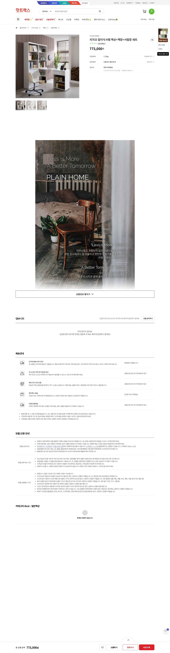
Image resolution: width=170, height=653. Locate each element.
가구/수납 (34, 28)
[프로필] (151, 11)
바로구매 (146, 647)
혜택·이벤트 (161, 45)
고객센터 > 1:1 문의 (92, 446)
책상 (44, 28)
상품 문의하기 (148, 318)
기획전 (160, 49)
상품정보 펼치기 (83, 294)
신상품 (68, 19)
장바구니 (130, 647)
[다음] (79, 67)
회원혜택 (129, 3)
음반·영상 (39, 19)
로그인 (123, 3)
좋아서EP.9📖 (99, 19)
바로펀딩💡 (86, 19)
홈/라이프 (23, 28)
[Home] (16, 28)
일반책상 (54, 28)
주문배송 (137, 3)
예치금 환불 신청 (163, 54)
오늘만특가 (50, 19)
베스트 (60, 19)
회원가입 (116, 3)
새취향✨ (28, 19)
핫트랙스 (45, 11)
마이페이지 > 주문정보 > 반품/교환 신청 (50, 446)
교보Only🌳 (113, 19)
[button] (152, 40)
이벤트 (76, 19)
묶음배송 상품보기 (127, 70)
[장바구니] (144, 11)
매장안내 (144, 3)
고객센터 (151, 3)
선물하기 (114, 647)
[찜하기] (102, 647)
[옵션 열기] (128, 640)
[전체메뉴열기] (18, 19)
